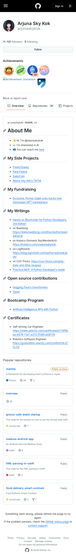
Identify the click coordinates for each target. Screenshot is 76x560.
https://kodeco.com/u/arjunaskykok (34, 244)
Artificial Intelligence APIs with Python (35, 309)
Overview (18, 105)
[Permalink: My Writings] (5, 210)
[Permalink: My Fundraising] (5, 189)
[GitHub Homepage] (27, 550)
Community (55, 537)
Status (42, 537)
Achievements (13, 61)
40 (24, 380)
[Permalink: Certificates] (5, 317)
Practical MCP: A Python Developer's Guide (39, 269)
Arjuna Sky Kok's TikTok (27, 180)
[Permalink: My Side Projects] (5, 158)
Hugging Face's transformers (30, 287)
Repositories (43, 105)
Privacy (21, 537)
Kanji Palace (20, 171)
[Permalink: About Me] (5, 130)
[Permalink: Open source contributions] (5, 278)
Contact (28, 541)
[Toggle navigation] (5, 6)
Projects (68, 105)
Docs (66, 537)
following (31, 41)
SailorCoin (19, 176)
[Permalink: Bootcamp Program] (5, 300)
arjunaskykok (15, 122)
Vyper (16, 291)
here (41, 149)
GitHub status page (57, 521)
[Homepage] (38, 6)
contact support (37, 525)
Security (31, 537)
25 (10, 401)
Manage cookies (43, 541)
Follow (38, 49)
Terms (10, 537)
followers (15, 41)
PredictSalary (21, 167)
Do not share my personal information (38, 544)
